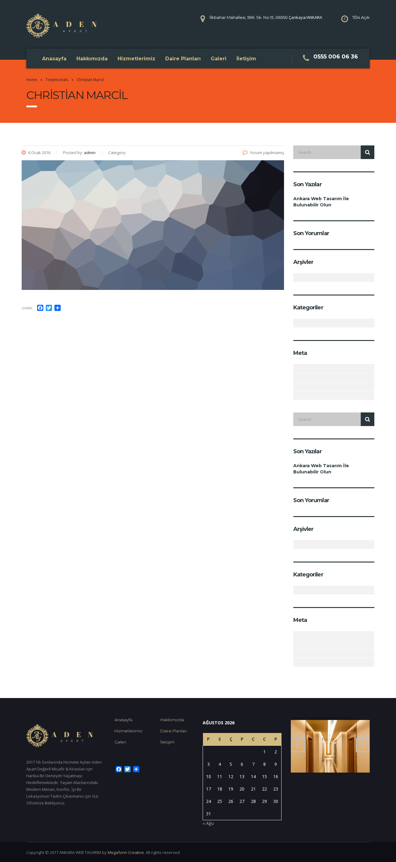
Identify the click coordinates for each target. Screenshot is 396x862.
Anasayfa (54, 59)
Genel (296, 323)
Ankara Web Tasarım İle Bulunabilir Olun (321, 202)
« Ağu (208, 823)
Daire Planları (183, 59)
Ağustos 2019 (296, 277)
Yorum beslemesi (296, 386)
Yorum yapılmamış (267, 152)
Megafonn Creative (126, 852)
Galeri (218, 59)
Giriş (296, 368)
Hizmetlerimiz (136, 59)
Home (31, 79)
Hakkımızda (92, 59)
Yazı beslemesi (296, 377)
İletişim (246, 59)
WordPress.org (296, 395)
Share (27, 308)
